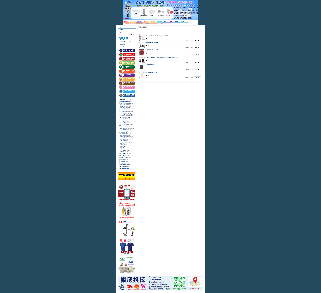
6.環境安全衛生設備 (124, 157)
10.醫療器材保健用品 (124, 164)
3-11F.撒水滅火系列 (124, 119)
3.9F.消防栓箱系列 (124, 117)
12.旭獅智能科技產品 (124, 168)
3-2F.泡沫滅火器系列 (124, 106)
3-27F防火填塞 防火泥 (124, 151)
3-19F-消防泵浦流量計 (124, 133)
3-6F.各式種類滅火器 (124, 113)
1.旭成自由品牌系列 (124, 99)
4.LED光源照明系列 (124, 153)
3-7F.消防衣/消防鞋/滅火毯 (125, 114)
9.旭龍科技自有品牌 (124, 161)
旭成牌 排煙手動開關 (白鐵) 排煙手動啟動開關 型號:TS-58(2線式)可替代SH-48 (162, 57)
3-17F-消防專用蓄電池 (124, 129)
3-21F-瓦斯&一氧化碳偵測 (125, 136)
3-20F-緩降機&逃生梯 (124, 135)
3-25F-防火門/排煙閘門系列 (151, 23)
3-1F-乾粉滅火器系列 (124, 104)
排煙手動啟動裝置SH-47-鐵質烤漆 (152, 49)
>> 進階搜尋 (122, 44)
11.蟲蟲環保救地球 (124, 166)
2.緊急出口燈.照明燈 (124, 101)
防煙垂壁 (122, 148)
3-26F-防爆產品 (123, 150)
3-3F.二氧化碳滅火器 (124, 107)
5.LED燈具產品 (123, 155)
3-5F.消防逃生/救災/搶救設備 (126, 111)
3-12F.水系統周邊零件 (124, 121)
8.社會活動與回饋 (123, 163)
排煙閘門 (122, 147)
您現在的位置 (128, 23)
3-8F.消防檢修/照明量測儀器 (126, 115)
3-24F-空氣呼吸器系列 (124, 140)
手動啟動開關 (160, 23)
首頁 (132, 23)
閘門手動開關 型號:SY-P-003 (151, 72)
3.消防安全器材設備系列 (139, 23)
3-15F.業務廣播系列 (124, 126)
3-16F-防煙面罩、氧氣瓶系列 (126, 128)
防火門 (121, 143)
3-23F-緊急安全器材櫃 (124, 139)
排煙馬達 (122, 146)
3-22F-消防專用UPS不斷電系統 (126, 137)
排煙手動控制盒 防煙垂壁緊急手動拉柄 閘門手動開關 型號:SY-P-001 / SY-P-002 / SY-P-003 (164, 35)
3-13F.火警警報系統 (124, 122)
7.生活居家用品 (123, 159)
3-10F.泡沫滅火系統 (124, 118)
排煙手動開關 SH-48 (150, 64)
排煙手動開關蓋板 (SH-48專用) (152, 42)
